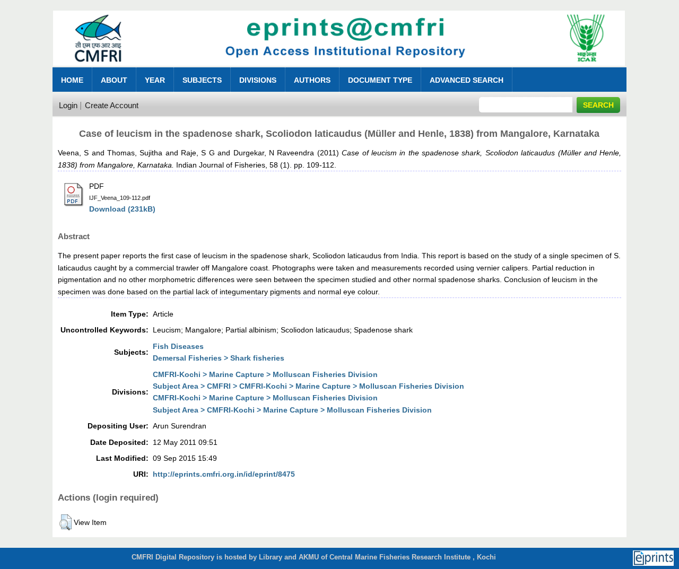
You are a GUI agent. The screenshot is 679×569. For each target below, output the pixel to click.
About (114, 80)
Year (155, 80)
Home (72, 80)
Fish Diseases (178, 346)
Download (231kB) (122, 209)
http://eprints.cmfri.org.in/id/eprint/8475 (224, 474)
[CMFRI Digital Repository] (339, 69)
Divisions (257, 80)
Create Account (111, 105)
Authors (312, 80)
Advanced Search (466, 80)
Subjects (202, 80)
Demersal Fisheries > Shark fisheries (218, 358)
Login (68, 105)
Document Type (380, 80)
